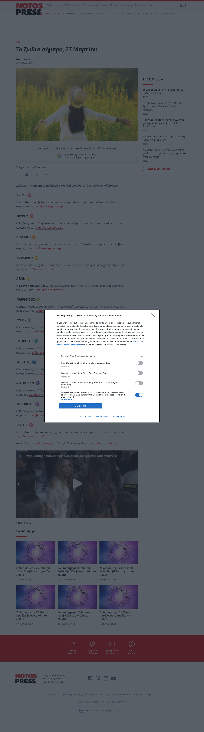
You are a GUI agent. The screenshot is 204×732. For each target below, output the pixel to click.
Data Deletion (85, 416)
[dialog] (102, 366)
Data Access (102, 416)
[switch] (139, 363)
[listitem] (102, 356)
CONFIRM (80, 406)
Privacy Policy (118, 416)
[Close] (154, 316)
